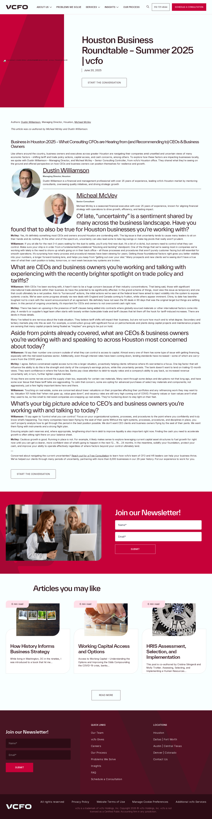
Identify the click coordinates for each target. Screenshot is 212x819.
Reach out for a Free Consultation (90, 455)
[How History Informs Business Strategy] (38, 619)
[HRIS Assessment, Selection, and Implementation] (174, 619)
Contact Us (160, 759)
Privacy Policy (80, 801)
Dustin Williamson (30, 122)
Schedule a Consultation (106, 779)
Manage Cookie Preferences (150, 801)
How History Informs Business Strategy (32, 648)
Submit (135, 549)
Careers (96, 746)
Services (91, 7)
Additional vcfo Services (191, 801)
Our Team (97, 732)
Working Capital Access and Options (104, 648)
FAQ (93, 772)
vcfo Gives (97, 739)
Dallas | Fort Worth (165, 739)
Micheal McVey (82, 122)
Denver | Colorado (165, 752)
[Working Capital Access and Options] (106, 619)
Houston (158, 732)
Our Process (131, 7)
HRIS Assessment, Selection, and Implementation (166, 651)
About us (43, 7)
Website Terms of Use (111, 801)
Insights (110, 7)
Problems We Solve (68, 7)
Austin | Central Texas (167, 746)
